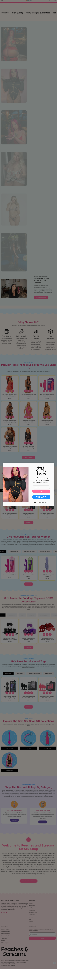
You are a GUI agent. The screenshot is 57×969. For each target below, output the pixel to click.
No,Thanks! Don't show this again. (42, 502)
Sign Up (41, 491)
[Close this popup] (52, 465)
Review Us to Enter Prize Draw (41, 497)
